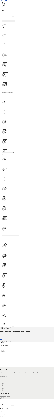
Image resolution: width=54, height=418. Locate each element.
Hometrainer (5, 61)
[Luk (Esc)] (2, 416)
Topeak (4, 286)
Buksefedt (4, 158)
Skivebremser (5, 230)
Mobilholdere (5, 62)
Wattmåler (4, 66)
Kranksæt (4, 200)
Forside (1, 327)
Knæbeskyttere (5, 99)
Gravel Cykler (5, 28)
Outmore (4, 248)
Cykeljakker (4, 119)
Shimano (4, 277)
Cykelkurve (4, 52)
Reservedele (3, 5)
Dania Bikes (4, 256)
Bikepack (4, 239)
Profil (2, 384)
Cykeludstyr (3, 3)
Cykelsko (4, 123)
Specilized (4, 278)
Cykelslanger (5, 188)
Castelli (4, 317)
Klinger (4, 198)
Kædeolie (4, 160)
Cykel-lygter (5, 243)
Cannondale (5, 273)
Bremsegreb (5, 181)
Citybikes (4, 25)
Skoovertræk (5, 130)
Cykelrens (4, 159)
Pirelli (4, 294)
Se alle (4, 33)
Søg (0, 16)
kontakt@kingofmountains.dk (4, 376)
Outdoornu (4, 245)
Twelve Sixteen (5, 255)
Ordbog (3, 383)
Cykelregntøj (5, 121)
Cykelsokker (4, 124)
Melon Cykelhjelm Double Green (15, 331)
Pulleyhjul (4, 201)
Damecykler (4, 26)
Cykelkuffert (5, 73)
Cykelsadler (4, 186)
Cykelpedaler (5, 211)
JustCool (4, 249)
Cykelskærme (5, 187)
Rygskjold (4, 101)
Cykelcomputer (5, 48)
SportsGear (4, 265)
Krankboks (4, 199)
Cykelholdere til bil (5, 72)
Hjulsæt (4, 196)
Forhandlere (3, 6)
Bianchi (4, 298)
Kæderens (4, 161)
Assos (4, 297)
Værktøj (4, 176)
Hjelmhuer (4, 129)
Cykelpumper (5, 55)
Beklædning (3, 4)
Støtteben (4, 205)
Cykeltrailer (4, 57)
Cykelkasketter (5, 120)
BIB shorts (4, 114)
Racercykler (4, 32)
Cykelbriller (4, 115)
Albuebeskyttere (5, 95)
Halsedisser (4, 128)
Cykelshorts (4, 122)
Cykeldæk (4, 182)
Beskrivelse (1, 342)
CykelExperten (5, 238)
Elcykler (4, 27)
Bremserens (4, 156)
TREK (3, 307)
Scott (4, 276)
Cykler (2, 2)
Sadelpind (4, 229)
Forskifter (4, 190)
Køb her (1, 339)
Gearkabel (4, 220)
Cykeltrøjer (4, 125)
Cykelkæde (4, 210)
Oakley (4, 275)
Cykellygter (4, 54)
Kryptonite (4, 288)
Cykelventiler (5, 189)
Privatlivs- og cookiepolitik (3, 401)
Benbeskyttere (5, 104)
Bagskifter (4, 180)
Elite (3, 287)
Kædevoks (4, 162)
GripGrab (4, 308)
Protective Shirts (5, 100)
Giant (4, 274)
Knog (4, 292)
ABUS (4, 283)
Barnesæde (4, 47)
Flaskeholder (5, 82)
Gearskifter (4, 195)
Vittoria (4, 282)
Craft (4, 318)
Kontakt (3, 385)
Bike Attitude (5, 293)
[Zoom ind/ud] (0, 416)
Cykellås (4, 53)
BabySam (4, 246)
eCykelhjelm (5, 244)
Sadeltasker (4, 64)
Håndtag (4, 197)
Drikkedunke (4, 58)
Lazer (4, 284)
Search (12, 405)
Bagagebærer (5, 46)
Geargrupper (5, 192)
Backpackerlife (5, 247)
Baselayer (4, 113)
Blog (2, 382)
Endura (4, 285)
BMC (3, 272)
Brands (2, 7)
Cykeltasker (4, 56)
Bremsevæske (5, 157)
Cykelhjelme (5, 105)
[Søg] (13, 16)
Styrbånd (4, 65)
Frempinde (4, 191)
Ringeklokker (5, 63)
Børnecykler (4, 24)
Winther (4, 295)
